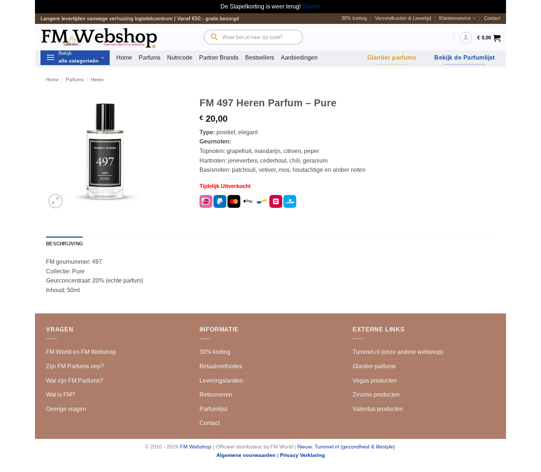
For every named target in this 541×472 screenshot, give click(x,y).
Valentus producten (378, 409)
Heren (97, 79)
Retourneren (215, 394)
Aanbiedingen (299, 57)
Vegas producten (375, 380)
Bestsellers (259, 57)
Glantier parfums (374, 366)
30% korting (354, 18)
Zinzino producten (376, 394)
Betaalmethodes (220, 366)
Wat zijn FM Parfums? (74, 380)
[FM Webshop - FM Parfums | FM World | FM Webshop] (115, 37)
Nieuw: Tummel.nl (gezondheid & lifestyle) (346, 447)
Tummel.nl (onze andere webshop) (398, 352)
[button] (466, 38)
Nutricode (179, 57)
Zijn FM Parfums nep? (75, 366)
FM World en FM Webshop (81, 352)
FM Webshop (195, 447)
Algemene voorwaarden (246, 455)
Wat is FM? (60, 394)
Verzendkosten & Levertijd (403, 18)
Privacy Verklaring (302, 455)
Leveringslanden (221, 380)
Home (124, 57)
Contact (492, 18)
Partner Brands (218, 57)
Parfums (149, 57)
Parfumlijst (213, 409)
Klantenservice (455, 18)
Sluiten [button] (311, 6)
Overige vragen (66, 409)
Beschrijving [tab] (64, 243)
